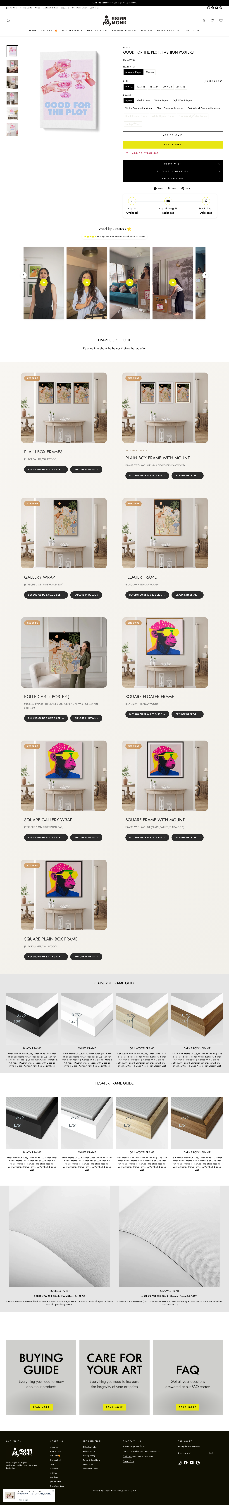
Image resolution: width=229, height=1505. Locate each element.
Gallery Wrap (132, 124)
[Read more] (41, 1377)
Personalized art (124, 30)
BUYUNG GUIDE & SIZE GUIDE (44, 469)
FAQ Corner (88, 1464)
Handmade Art (97, 30)
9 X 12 (129, 86)
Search (53, 1464)
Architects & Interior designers (56, 7)
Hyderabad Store (169, 30)
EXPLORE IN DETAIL (85, 469)
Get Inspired (55, 1460)
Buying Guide (26, 7)
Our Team (54, 1477)
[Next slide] (205, 275)
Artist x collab (56, 1451)
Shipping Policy (90, 1447)
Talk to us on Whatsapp (133, 1451)
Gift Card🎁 (55, 1455)
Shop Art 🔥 (49, 30)
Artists (37, 7)
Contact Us (54, 1468)
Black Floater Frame (136, 116)
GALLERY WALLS (72, 30)
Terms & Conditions (91, 1460)
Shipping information (173, 171)
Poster (128, 100)
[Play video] (43, 283)
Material (129, 67)
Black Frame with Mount (170, 108)
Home (33, 30)
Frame (127, 95)
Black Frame (143, 100)
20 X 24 (167, 86)
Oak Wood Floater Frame (193, 116)
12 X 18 (141, 86)
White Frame (161, 100)
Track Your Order (79, 7)
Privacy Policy (89, 1455)
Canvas (150, 72)
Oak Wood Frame (183, 100)
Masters (147, 30)
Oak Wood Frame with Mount (204, 108)
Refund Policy (89, 1451)
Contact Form (128, 1461)
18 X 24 (154, 86)
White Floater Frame (163, 116)
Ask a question (173, 178)
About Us (54, 1447)
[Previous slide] (23, 275)
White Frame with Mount (139, 108)
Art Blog (53, 1473)
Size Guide (193, 30)
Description (173, 164)
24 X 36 (180, 86)
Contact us (94, 7)
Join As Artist (11, 7)
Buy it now (173, 144)
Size (173, 81)
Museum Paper (133, 72)
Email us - (127, 1456)
